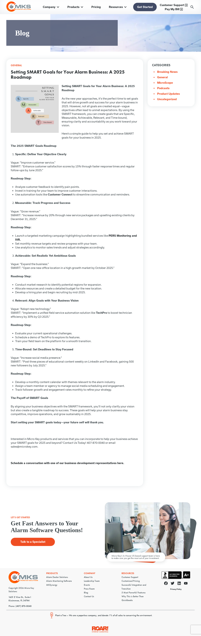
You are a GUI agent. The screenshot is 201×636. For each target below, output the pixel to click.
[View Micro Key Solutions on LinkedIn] (179, 583)
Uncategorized (167, 99)
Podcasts (163, 88)
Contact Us (89, 596)
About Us (88, 577)
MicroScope (165, 82)
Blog (86, 592)
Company (89, 573)
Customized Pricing (131, 580)
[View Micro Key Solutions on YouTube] (185, 583)
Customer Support (130, 577)
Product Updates (168, 93)
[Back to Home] (23, 582)
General (162, 77)
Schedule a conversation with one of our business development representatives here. (67, 463)
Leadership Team (92, 580)
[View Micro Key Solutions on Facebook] (165, 583)
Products (52, 573)
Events (87, 584)
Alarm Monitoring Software (59, 580)
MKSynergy (51, 584)
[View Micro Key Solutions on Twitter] (172, 583)
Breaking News (167, 71)
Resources (128, 573)
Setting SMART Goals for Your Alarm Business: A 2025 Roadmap (68, 74)
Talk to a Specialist (32, 541)
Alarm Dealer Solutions (57, 577)
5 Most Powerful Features (134, 592)
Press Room (89, 588)
